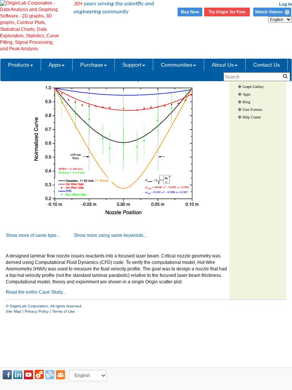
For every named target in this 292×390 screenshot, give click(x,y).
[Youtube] (28, 375)
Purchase (91, 65)
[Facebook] (7, 375)
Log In (285, 4)
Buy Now (190, 12)
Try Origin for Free (227, 12)
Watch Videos (270, 12)
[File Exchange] (39, 375)
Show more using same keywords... (110, 235)
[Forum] (60, 375)
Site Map (13, 311)
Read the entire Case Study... (36, 292)
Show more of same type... (33, 235)
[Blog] (50, 375)
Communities (176, 65)
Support (131, 65)
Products (18, 65)
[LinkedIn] (18, 375)
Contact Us (266, 65)
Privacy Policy (37, 311)
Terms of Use (63, 311)
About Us (223, 65)
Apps (55, 65)
